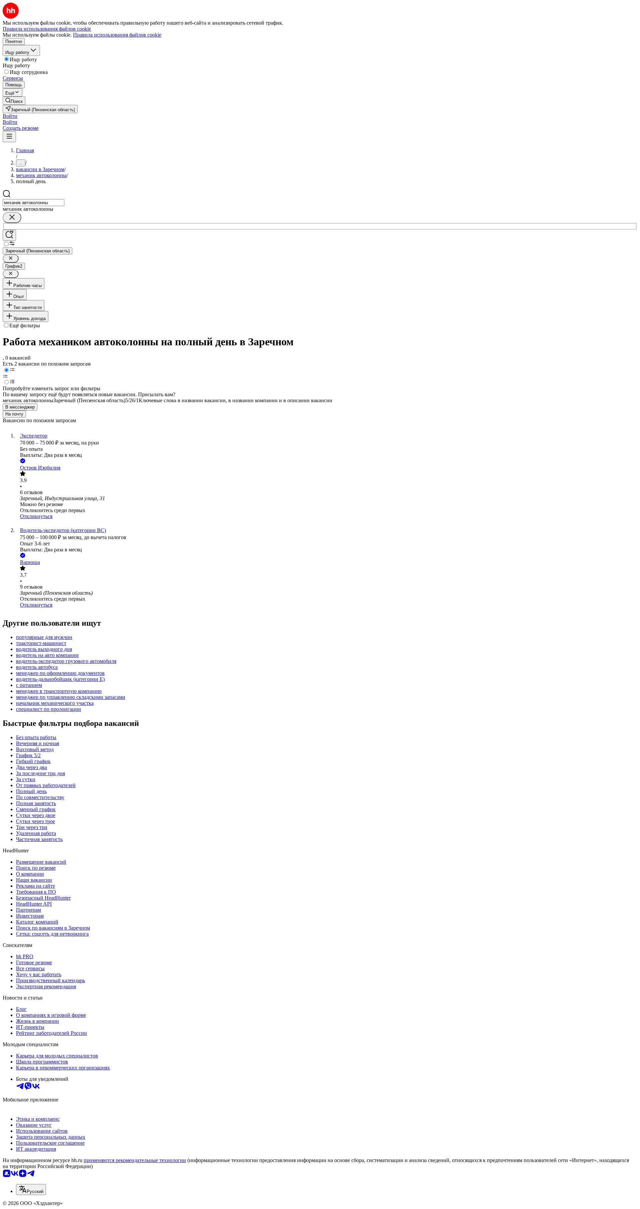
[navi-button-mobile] (9, 136)
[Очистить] (12, 217)
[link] (14, 101)
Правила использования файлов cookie (117, 35)
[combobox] (33, 202)
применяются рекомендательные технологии (135, 1160)
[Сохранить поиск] (9, 235)
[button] (10, 116)
